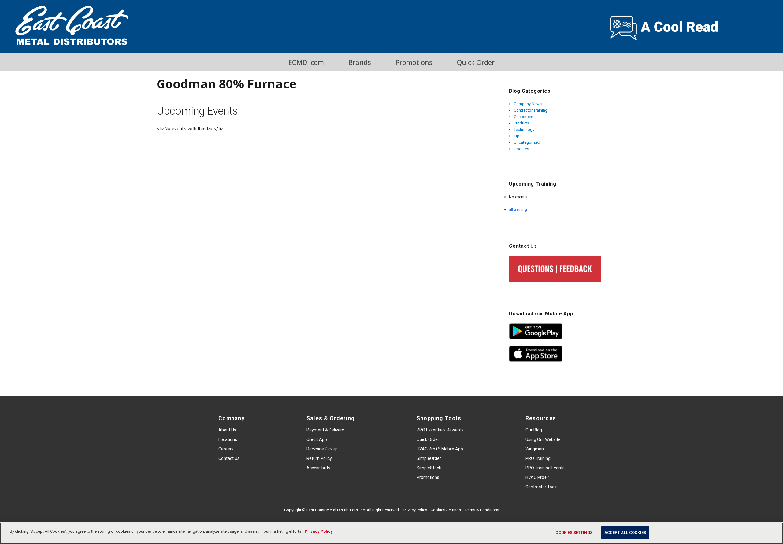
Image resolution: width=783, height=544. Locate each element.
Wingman (534, 448)
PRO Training (538, 458)
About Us (227, 429)
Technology (524, 129)
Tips (517, 136)
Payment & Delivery (325, 429)
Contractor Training (530, 110)
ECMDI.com (306, 62)
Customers (523, 116)
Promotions (413, 62)
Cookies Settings (446, 510)
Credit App (316, 439)
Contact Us (228, 458)
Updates (521, 148)
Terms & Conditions (482, 510)
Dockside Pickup (322, 448)
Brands (359, 62)
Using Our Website (543, 439)
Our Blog (533, 429)
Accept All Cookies (625, 532)
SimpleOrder (429, 458)
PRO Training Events (545, 467)
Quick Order (476, 62)
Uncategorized (527, 142)
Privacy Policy (415, 510)
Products (522, 123)
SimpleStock (429, 467)
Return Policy (319, 458)
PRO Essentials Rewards (440, 429)
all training (518, 209)
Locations (227, 439)
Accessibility (318, 467)
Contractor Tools (541, 486)
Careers (226, 448)
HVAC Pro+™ (537, 477)
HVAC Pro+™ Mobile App (440, 448)
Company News (528, 104)
